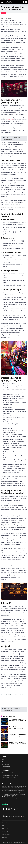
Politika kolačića (5, 828)
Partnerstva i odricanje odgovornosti (10, 775)
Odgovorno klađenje (6, 822)
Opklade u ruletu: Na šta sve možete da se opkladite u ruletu (17, 743)
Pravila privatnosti (6, 766)
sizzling (16, 694)
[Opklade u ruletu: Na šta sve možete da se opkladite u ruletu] (4, 748)
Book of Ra (10, 119)
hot (13, 694)
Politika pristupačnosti (6, 834)
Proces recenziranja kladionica (8, 772)
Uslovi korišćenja (5, 764)
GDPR (3, 840)
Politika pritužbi (5, 825)
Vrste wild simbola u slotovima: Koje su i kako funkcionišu (17, 727)
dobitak (10, 694)
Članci (3, 12)
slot (24, 694)
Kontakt (4, 759)
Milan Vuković (8, 18)
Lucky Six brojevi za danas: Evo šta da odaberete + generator (17, 735)
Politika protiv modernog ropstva (9, 777)
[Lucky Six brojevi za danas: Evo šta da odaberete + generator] (4, 740)
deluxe (7, 694)
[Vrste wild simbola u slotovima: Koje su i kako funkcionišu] (4, 732)
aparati (4, 694)
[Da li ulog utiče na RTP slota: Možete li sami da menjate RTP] (4, 724)
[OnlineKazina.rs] (7, 1)
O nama (4, 761)
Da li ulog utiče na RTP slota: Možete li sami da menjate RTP (17, 719)
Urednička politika (5, 831)
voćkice (2, 696)
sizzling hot (20, 694)
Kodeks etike (4, 837)
